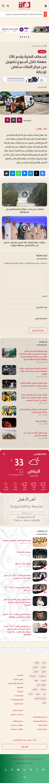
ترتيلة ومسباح (41, 421)
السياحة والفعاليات (40, 717)
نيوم (44, 703)
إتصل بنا (30, 763)
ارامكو (37, 663)
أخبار (44, 663)
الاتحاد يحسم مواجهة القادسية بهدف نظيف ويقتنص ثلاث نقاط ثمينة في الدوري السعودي (34, 397)
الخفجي (35, 667)
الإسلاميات (18, 696)
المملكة (43, 689)
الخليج (44, 672)
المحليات (34, 46)
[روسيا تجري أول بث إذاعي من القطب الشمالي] (9, 434)
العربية (43, 680)
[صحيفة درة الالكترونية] (24, 6)
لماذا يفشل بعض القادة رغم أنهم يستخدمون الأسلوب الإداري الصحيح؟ (17, 602)
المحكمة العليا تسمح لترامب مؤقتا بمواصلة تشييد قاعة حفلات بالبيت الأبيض (33, 371)
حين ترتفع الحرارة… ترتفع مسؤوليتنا (17, 540)
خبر (44, 694)
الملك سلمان (41, 685)
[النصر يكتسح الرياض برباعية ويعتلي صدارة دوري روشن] (9, 411)
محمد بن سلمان (40, 698)
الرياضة (20, 691)
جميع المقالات (17, 721)
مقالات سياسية (17, 725)
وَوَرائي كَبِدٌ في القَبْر (23, 564)
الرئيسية (42, 46)
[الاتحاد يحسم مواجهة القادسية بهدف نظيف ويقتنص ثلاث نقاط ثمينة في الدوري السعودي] (9, 396)
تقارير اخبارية (18, 679)
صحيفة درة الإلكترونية (18, 759)
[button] (28, 36)
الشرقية (32, 676)
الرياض (35, 672)
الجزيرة (43, 667)
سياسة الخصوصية (40, 721)
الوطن (35, 689)
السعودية (42, 676)
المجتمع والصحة (17, 700)
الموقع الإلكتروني (41, 318)
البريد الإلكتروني (41, 307)
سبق (38, 694)
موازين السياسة (24, 552)
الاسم (44, 296)
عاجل (31, 694)
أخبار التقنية (18, 704)
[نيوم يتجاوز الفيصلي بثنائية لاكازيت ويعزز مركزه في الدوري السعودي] (9, 384)
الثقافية (20, 687)
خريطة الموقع (21, 763)
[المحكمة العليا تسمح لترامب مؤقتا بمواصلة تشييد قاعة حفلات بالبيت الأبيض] (9, 370)
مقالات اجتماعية (17, 729)
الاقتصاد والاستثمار (15, 683)
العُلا (36, 680)
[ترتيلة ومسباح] (9, 423)
